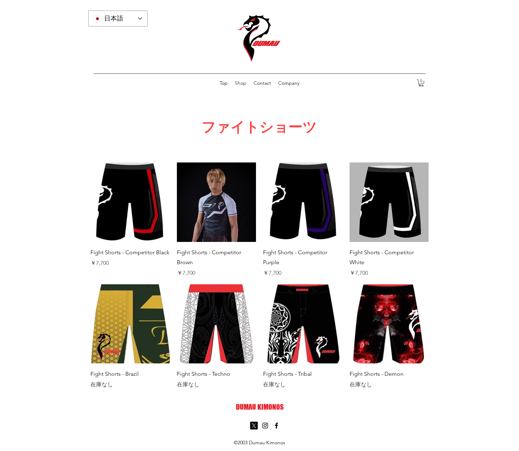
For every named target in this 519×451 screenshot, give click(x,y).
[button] (421, 83)
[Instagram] (265, 425)
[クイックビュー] (130, 202)
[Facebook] (276, 425)
